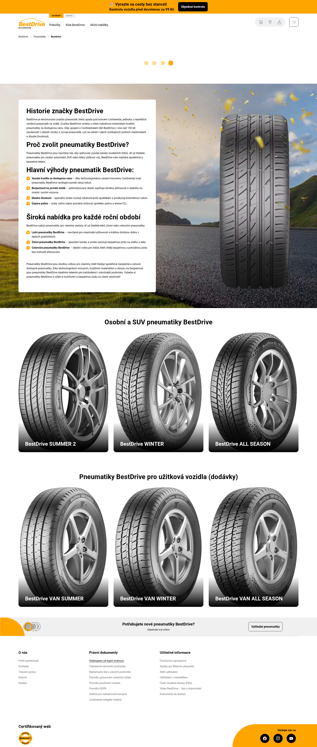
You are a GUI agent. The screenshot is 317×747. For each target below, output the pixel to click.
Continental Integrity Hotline (105, 699)
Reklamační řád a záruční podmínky (110, 672)
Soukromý (56, 16)
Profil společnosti (28, 660)
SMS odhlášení (168, 672)
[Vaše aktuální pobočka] (270, 22)
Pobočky (54, 25)
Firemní (69, 16)
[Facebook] (264, 738)
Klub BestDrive (75, 25)
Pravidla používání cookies (104, 683)
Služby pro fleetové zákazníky (177, 666)
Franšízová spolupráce (173, 660)
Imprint (22, 677)
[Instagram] (278, 738)
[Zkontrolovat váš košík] (260, 22)
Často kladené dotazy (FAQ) (176, 683)
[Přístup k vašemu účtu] (280, 22)
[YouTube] (291, 738)
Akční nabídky (99, 25)
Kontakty (23, 666)
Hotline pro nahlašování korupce (108, 694)
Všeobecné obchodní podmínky (107, 666)
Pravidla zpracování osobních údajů (110, 677)
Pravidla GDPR (97, 688)
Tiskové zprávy (27, 672)
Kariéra (22, 683)
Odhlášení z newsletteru (174, 677)
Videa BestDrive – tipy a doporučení (180, 688)
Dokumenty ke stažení (173, 694)
